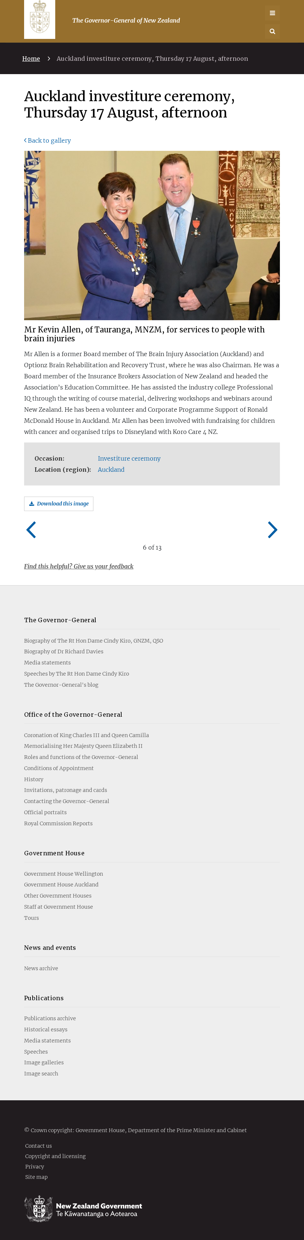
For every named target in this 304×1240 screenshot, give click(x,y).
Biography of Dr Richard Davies (63, 651)
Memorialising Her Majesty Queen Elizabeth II (83, 746)
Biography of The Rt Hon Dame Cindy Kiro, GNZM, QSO (93, 640)
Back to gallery (49, 140)
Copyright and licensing (55, 1156)
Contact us (38, 1145)
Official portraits (45, 812)
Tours (31, 918)
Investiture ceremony (129, 458)
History (33, 779)
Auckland (111, 469)
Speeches (36, 1051)
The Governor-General (60, 620)
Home (31, 58)
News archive (41, 968)
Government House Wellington (63, 874)
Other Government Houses (58, 895)
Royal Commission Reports (58, 823)
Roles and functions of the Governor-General (81, 757)
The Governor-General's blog (61, 685)
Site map (36, 1176)
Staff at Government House (58, 907)
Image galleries (44, 1062)
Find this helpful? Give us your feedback (78, 566)
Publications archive (50, 1018)
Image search (41, 1073)
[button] (272, 31)
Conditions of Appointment (59, 768)
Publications (44, 998)
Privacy (34, 1166)
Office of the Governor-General (73, 714)
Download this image (63, 503)
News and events (50, 947)
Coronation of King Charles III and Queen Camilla (86, 735)
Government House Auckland (61, 884)
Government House (54, 853)
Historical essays (45, 1029)
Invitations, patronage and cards (65, 790)
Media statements (47, 662)
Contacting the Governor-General (66, 801)
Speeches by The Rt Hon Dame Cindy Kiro (76, 673)
